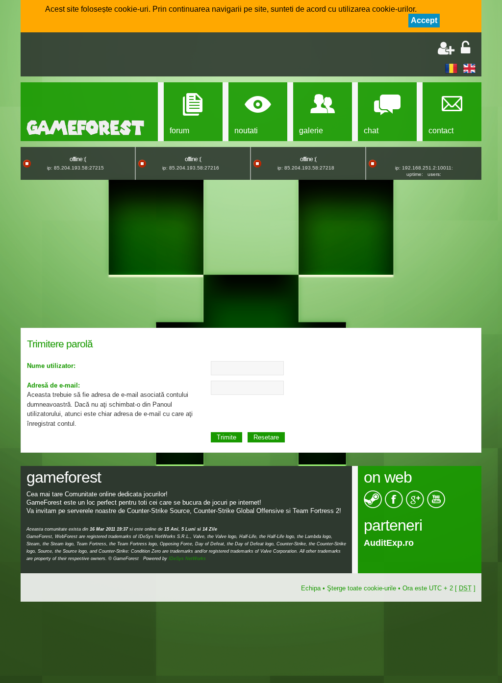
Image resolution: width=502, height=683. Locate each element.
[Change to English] (469, 68)
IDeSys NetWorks (187, 558)
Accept (424, 20)
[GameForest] (124, 127)
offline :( (78, 159)
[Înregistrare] (446, 48)
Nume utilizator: (51, 365)
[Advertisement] (141, 55)
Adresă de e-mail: (53, 385)
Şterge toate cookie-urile (361, 588)
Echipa (311, 588)
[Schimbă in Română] (451, 68)
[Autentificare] (465, 48)
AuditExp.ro (389, 543)
